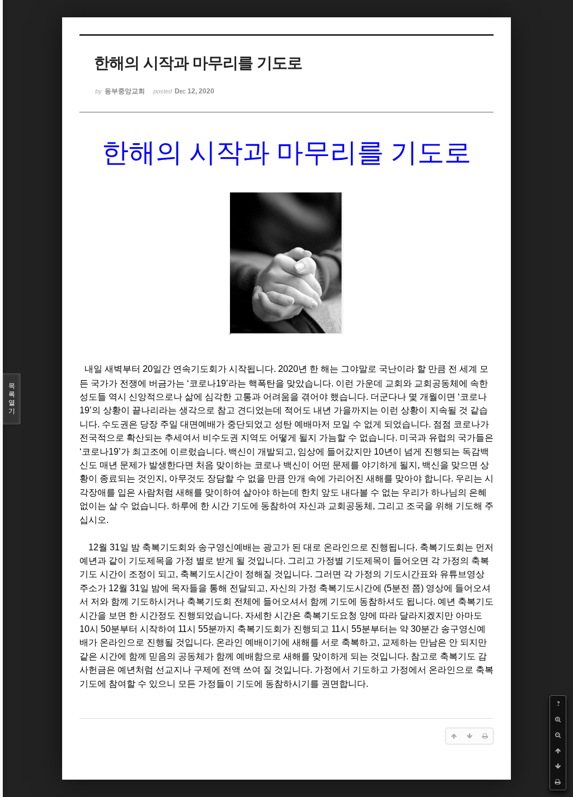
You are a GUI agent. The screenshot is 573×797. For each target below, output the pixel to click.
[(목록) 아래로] (558, 766)
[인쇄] (558, 782)
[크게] (558, 719)
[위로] (558, 750)
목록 (11, 398)
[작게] (558, 735)
